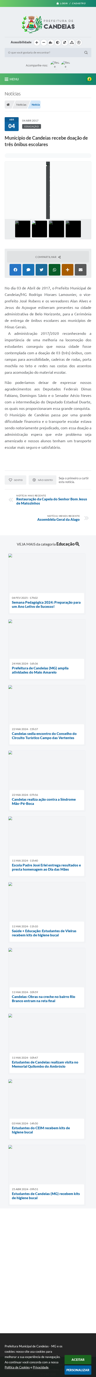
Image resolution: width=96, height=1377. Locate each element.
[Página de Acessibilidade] (79, 43)
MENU (14, 79)
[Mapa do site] (72, 43)
